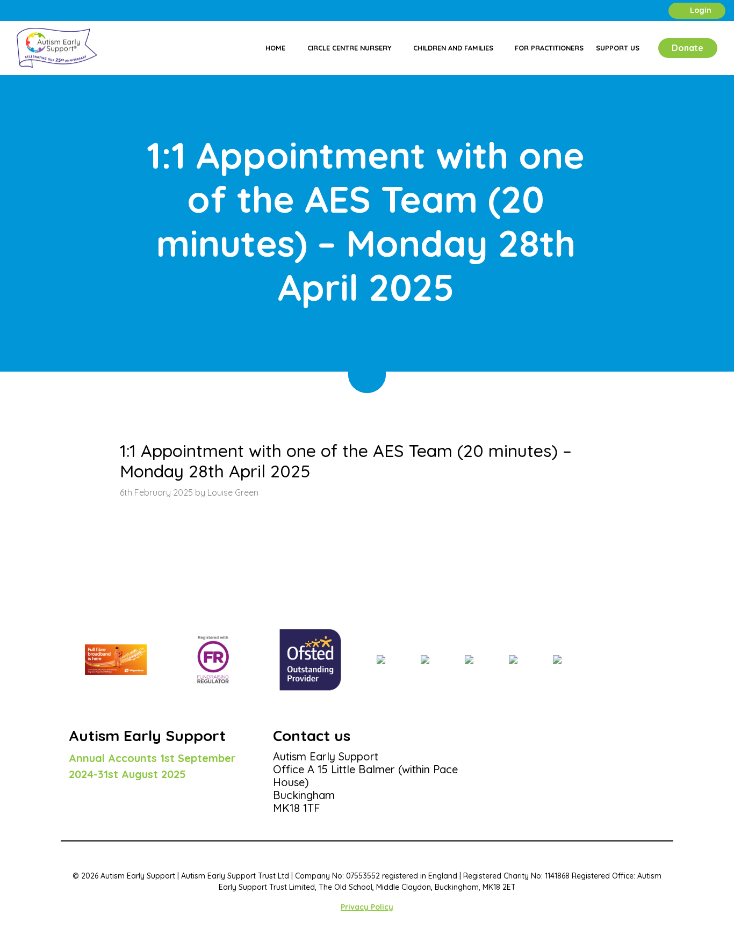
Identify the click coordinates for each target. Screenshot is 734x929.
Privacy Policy (367, 907)
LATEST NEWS (123, 398)
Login (699, 10)
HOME (79, 398)
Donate (687, 47)
